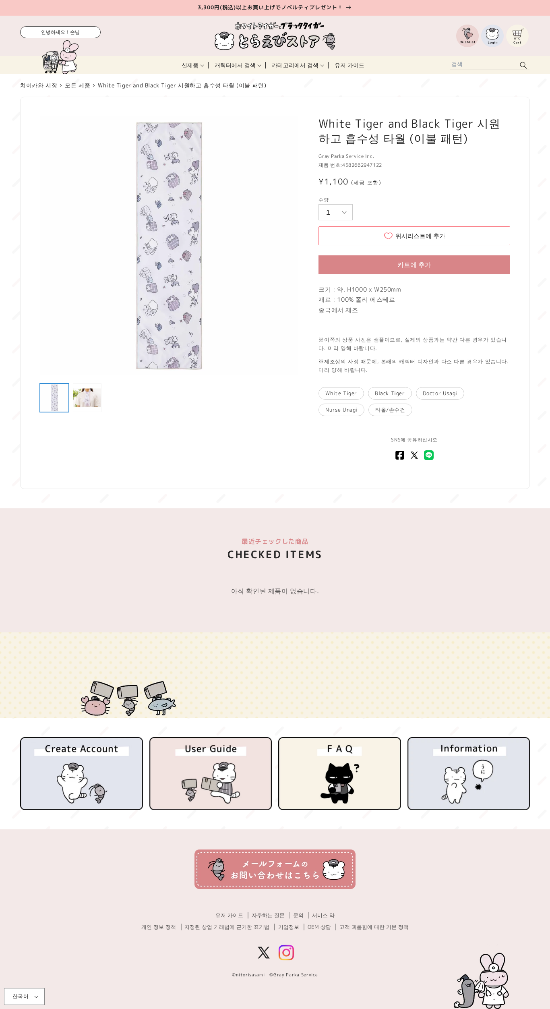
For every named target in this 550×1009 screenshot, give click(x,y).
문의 (298, 915)
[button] (192, 65)
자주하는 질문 (268, 915)
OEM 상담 (319, 926)
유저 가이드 (229, 915)
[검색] (523, 65)
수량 (323, 199)
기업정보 (288, 926)
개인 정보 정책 (158, 926)
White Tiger (341, 393)
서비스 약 (323, 915)
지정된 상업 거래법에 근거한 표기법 (226, 926)
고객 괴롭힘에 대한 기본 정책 (374, 926)
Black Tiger (390, 393)
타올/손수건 (390, 409)
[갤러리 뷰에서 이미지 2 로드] (87, 397)
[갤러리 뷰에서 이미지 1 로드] (54, 397)
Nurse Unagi (341, 409)
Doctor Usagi (440, 393)
